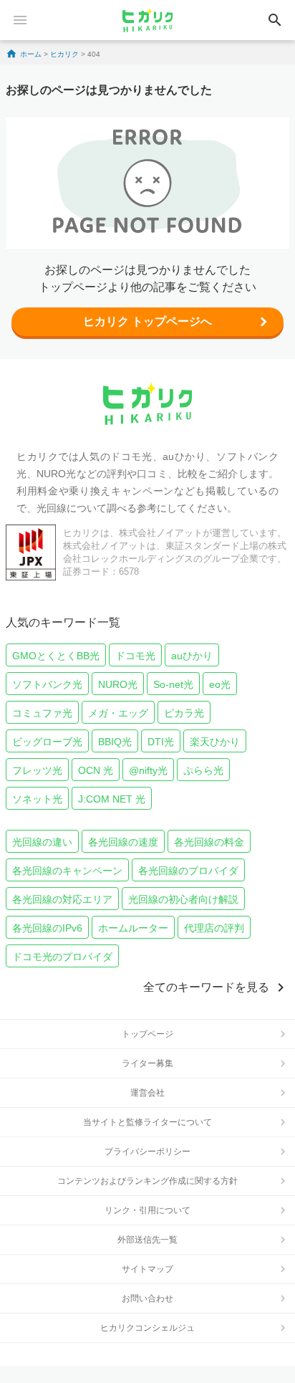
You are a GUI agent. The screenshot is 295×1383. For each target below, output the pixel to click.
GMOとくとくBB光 (56, 655)
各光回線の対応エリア (62, 899)
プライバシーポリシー (147, 1152)
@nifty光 (148, 770)
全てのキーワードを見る (206, 987)
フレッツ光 (37, 770)
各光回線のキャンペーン (67, 870)
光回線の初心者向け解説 (183, 899)
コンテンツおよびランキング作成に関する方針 (147, 1181)
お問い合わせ (147, 1298)
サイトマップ (147, 1269)
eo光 (220, 684)
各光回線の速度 (123, 842)
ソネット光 (37, 799)
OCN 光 (95, 770)
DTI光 (161, 741)
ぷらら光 (203, 770)
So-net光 (173, 684)
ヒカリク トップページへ (147, 321)
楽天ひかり (215, 741)
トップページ (147, 1034)
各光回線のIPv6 (47, 928)
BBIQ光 (115, 741)
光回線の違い (42, 842)
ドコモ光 (135, 655)
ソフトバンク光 (47, 684)
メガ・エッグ (118, 713)
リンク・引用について (147, 1210)
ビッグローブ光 (47, 741)
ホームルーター (133, 928)
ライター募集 (147, 1063)
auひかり (192, 655)
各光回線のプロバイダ (188, 870)
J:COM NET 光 (111, 799)
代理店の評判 (214, 928)
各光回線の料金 (209, 842)
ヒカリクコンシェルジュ (147, 1328)
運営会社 (147, 1093)
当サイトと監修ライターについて (147, 1122)
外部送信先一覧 (147, 1240)
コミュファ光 (42, 713)
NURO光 (117, 684)
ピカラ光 (184, 713)
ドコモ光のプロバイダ (62, 956)
